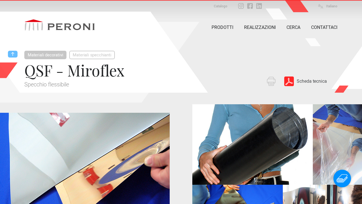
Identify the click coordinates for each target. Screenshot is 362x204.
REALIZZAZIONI (260, 27)
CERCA (293, 27)
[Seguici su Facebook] (250, 6)
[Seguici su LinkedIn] (259, 6)
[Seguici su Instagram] (241, 6)
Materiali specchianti (92, 55)
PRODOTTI (222, 27)
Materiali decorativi (45, 55)
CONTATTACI (324, 27)
